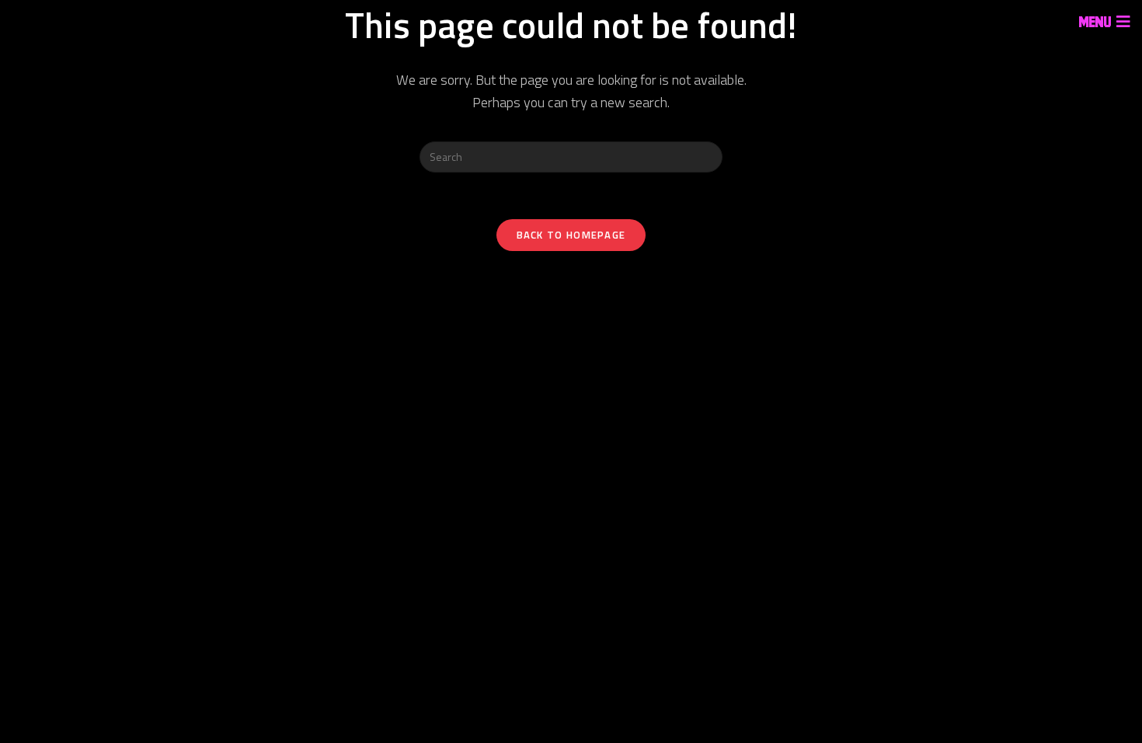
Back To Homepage (571, 234)
